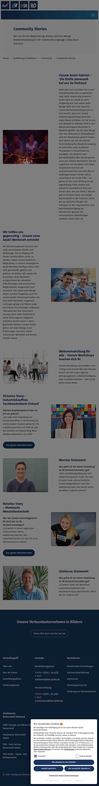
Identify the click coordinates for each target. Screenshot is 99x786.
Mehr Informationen (52, 780)
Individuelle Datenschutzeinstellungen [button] (64, 776)
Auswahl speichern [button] (48, 768)
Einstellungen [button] (69, 749)
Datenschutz (67, 780)
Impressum (78, 780)
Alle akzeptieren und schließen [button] (64, 762)
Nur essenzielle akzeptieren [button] (79, 768)
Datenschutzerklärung (42, 749)
